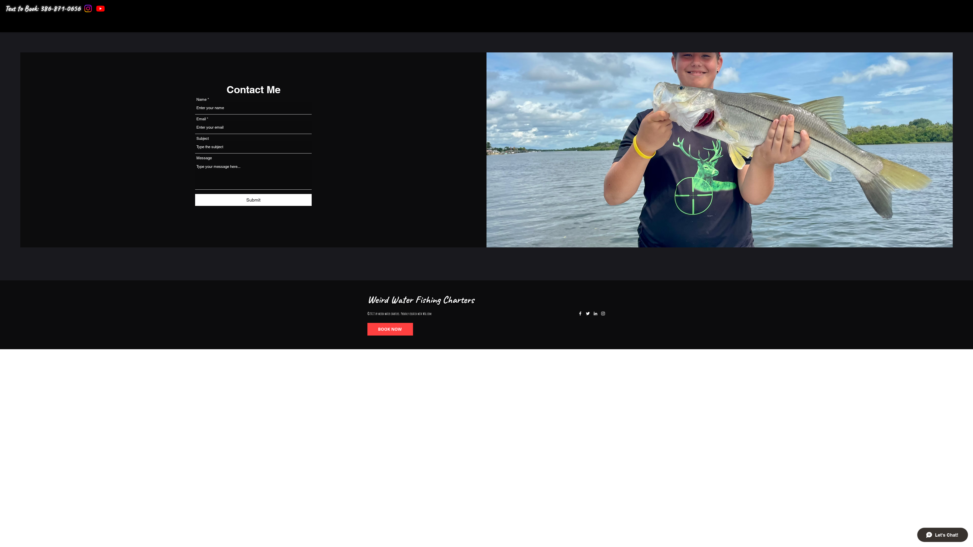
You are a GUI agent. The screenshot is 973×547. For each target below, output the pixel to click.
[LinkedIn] (595, 313)
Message (204, 158)
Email (201, 119)
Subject (202, 138)
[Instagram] (88, 8)
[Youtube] (100, 8)
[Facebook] (580, 313)
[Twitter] (587, 313)
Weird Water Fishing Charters (420, 299)
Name (201, 99)
